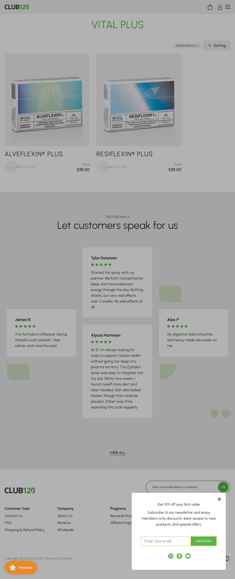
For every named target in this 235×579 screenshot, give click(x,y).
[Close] (219, 499)
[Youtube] (188, 556)
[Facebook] (179, 556)
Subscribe (204, 541)
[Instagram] (170, 556)
